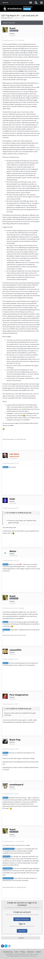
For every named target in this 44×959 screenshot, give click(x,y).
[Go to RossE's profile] (5, 29)
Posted (11, 40)
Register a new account (22, 919)
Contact (38, 952)
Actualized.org (7, 952)
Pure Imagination (19, 694)
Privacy (22, 952)
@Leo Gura (6, 630)
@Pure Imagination (8, 849)
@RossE (5, 467)
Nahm (13, 551)
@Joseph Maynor (8, 878)
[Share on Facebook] (2, 946)
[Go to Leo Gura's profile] (5, 455)
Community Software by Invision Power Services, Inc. (22, 956)
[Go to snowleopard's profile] (5, 786)
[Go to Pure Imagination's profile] (5, 696)
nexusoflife (15, 650)
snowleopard (16, 784)
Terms (16, 952)
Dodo (12, 498)
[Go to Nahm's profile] (5, 552)
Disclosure (30, 952)
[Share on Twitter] (5, 946)
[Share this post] (39, 40)
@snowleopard (7, 868)
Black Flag (15, 739)
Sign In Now (22, 931)
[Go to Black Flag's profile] (5, 741)
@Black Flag (6, 856)
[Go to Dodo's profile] (5, 500)
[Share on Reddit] (9, 945)
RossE (10, 18)
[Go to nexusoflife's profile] (5, 651)
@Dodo (5, 622)
